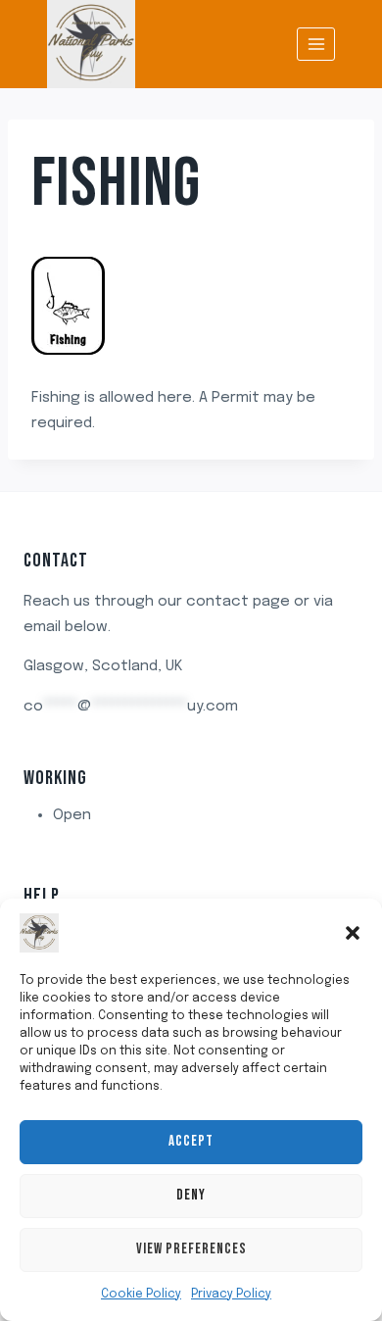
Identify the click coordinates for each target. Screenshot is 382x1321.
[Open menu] (316, 43)
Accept (191, 1141)
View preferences (191, 1249)
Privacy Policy (231, 1294)
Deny (191, 1195)
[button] (352, 933)
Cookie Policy (141, 1294)
